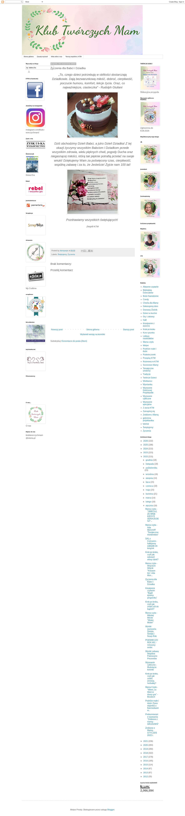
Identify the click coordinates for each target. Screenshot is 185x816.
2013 (145, 773)
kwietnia (150, 494)
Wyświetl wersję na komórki (92, 334)
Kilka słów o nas (56, 57)
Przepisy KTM (149, 358)
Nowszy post (57, 329)
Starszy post (128, 329)
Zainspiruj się (149, 411)
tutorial (146, 424)
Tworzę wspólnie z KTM (73, 57)
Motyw (146, 345)
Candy (146, 299)
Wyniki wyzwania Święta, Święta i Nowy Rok (151, 631)
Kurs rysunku (149, 333)
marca (149, 498)
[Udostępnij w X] (87, 251)
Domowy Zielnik (150, 310)
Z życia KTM (148, 408)
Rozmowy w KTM (151, 361)
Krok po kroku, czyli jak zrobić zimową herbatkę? (151, 678)
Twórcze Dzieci (150, 378)
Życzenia (71, 254)
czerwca (150, 486)
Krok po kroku (149, 329)
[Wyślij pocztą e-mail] (82, 251)
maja (148, 490)
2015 (145, 765)
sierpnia (149, 478)
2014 (145, 769)
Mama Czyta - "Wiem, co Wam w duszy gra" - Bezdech (151, 692)
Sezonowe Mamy (150, 365)
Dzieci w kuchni (150, 313)
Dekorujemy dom (150, 306)
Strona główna (29, 57)
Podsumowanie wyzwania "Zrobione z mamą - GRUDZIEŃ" (152, 719)
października (151, 468)
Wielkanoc (147, 381)
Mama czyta (148, 342)
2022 (145, 457)
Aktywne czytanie (150, 287)
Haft (144, 320)
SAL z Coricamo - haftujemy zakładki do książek (151, 543)
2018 (145, 753)
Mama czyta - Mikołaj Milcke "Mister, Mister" (151, 618)
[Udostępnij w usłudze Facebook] (89, 251)
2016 (145, 761)
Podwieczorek (149, 355)
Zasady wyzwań (42, 57)
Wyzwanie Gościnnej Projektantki (148, 390)
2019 (145, 749)
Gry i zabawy (148, 317)
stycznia (150, 506)
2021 (145, 741)
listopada (150, 464)
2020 (145, 745)
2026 (145, 441)
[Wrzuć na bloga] (84, 251)
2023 (145, 453)
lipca (148, 482)
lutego (149, 502)
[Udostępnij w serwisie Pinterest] (91, 251)
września (150, 474)
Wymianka (147, 384)
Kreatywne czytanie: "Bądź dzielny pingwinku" (151, 593)
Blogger (110, 810)
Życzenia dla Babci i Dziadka (151, 581)
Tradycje (147, 374)
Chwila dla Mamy (150, 303)
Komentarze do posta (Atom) (74, 341)
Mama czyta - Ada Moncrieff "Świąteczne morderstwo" (151, 530)
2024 (145, 449)
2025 (145, 445)
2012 (145, 776)
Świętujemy (62, 254)
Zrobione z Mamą (150, 415)
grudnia (149, 460)
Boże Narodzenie (150, 296)
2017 (145, 757)
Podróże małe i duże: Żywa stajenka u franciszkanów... (152, 705)
